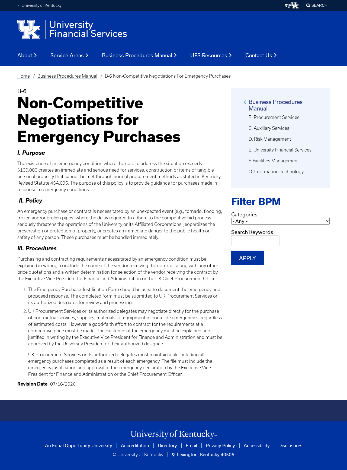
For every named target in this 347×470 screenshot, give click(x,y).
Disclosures (290, 445)
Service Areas (67, 55)
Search (319, 5)
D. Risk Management (270, 139)
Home (23, 76)
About (24, 55)
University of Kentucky (42, 5)
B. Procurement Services (274, 117)
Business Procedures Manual (137, 55)
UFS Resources (208, 55)
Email (191, 445)
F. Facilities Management (274, 160)
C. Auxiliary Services (269, 128)
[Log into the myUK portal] (292, 5)
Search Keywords (252, 232)
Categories (244, 214)
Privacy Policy (220, 445)
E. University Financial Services (280, 149)
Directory (167, 445)
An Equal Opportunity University (78, 445)
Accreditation (135, 445)
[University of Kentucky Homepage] (173, 434)
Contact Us (258, 55)
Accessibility (257, 445)
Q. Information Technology (276, 171)
